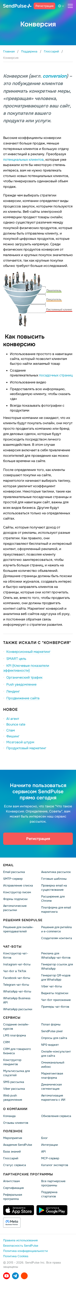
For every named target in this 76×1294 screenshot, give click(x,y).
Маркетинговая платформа (52, 1076)
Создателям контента (56, 938)
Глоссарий (10, 1158)
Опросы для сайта (54, 1038)
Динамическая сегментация (51, 1087)
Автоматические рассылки (15, 908)
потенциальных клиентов (23, 159)
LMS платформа (14, 1035)
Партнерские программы (28, 1174)
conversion (54, 76)
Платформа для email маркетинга (56, 910)
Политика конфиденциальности (25, 1251)
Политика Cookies (15, 1256)
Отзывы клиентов (15, 1123)
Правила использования (20, 1240)
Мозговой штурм (20, 742)
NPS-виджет (50, 1045)
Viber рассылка (14, 1089)
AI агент (12, 718)
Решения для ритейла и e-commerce (56, 929)
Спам (10, 730)
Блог (44, 1138)
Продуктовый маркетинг (26, 748)
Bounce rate (15, 724)
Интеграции (49, 1145)
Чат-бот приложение (56, 1000)
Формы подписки (15, 899)
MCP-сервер (50, 1158)
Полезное (13, 1131)
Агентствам (11, 1181)
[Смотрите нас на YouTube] (6, 1275)
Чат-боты (12, 946)
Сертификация (13, 1188)
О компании (15, 1109)
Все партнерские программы (53, 1183)
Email (8, 865)
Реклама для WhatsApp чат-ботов (56, 955)
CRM (6, 1042)
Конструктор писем (17, 892)
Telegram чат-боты (16, 985)
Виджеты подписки (54, 993)
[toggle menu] (70, 5)
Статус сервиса (14, 1165)
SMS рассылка (13, 1082)
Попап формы (51, 1024)
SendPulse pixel (51, 1031)
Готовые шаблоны (54, 879)
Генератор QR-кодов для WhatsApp (56, 977)
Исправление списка (18, 885)
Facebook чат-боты (16, 978)
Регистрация (44, 6)
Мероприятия (12, 1138)
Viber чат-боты (51, 986)
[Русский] (61, 6)
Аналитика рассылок (56, 872)
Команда (9, 1116)
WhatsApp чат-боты (17, 991)
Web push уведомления (12, 1098)
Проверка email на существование (54, 888)
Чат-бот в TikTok (14, 971)
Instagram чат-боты (17, 964)
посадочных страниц (56, 375)
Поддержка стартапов (49, 1194)
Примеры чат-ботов (55, 1007)
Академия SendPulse (17, 1145)
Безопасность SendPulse (20, 1245)
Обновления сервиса (56, 1116)
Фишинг (12, 736)
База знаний (12, 1151)
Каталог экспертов (54, 1165)
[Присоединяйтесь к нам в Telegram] (15, 1275)
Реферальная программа (12, 1197)
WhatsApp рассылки (17, 1009)
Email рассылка (14, 872)
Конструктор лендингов (12, 1062)
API (43, 1151)
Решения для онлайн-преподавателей (18, 929)
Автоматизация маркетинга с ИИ (53, 1098)
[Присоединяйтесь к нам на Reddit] (24, 1275)
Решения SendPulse (22, 920)
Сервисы (11, 1017)
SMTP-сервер (13, 879)
